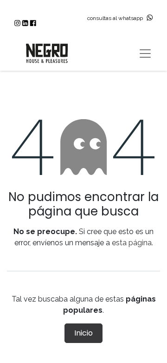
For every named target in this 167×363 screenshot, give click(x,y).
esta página (132, 242)
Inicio (83, 333)
